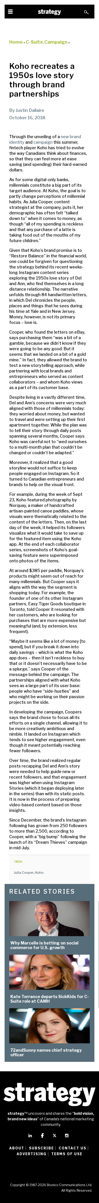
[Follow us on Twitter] (54, 1137)
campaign (42, 142)
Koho (39, 873)
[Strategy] (49, 12)
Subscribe (41, 1148)
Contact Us (72, 1148)
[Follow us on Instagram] (66, 1137)
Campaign (55, 42)
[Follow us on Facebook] (42, 1137)
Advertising (32, 1153)
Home (16, 42)
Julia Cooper (24, 873)
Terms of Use (66, 1153)
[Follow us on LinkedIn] (30, 1137)
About (16, 1148)
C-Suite (34, 42)
